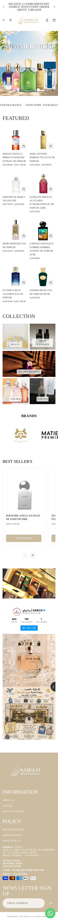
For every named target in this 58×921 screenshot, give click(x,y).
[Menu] (3, 20)
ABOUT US (8, 800)
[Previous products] (25, 555)
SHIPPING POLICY (12, 835)
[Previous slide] (3, 6)
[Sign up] (50, 903)
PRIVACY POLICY (12, 841)
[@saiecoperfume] (17, 612)
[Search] (10, 20)
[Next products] (33, 555)
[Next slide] (54, 6)
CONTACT (8, 806)
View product (23, 538)
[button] (38, 89)
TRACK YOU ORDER (13, 811)
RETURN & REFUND (13, 830)
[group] (29, 63)
